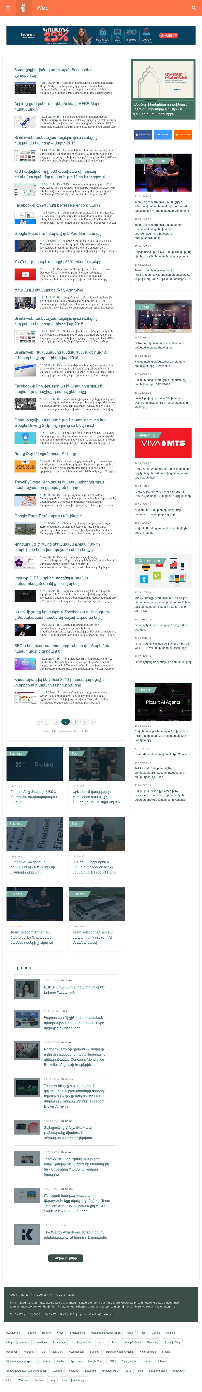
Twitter (164, 134)
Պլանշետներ (129, 1361)
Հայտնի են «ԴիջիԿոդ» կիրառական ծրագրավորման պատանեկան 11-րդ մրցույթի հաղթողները (74, 1023)
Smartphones (77, 1332)
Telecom (31, 1332)
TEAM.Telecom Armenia (120, 1351)
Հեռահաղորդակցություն (106, 1332)
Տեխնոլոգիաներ (81, 1342)
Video (60, 1332)
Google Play (95, 1361)
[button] (139, 100)
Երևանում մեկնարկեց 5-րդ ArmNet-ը (48, 290)
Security (94, 1351)
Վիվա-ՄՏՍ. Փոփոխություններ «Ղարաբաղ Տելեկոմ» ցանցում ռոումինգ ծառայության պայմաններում (163, 473)
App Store (76, 1361)
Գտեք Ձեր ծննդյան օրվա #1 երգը (45, 453)
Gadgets (58, 1370)
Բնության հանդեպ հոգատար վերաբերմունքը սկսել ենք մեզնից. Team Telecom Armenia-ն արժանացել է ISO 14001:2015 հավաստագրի (77, 1203)
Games (147, 1361)
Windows (23, 1380)
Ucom (144, 307)
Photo (113, 1342)
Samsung (152, 1342)
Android (170, 1332)
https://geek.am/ (145, 1306)
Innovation (179, 1370)
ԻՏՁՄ (112, 1361)
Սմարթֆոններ (132, 1342)
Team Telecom (152, 161)
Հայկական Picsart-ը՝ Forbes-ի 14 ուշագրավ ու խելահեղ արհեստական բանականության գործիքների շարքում (160, 795)
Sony (52, 1380)
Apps (143, 1332)
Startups (45, 1361)
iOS (43, 1351)
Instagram (90, 1370)
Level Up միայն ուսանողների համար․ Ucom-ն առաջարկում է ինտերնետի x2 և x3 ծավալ (161, 403)
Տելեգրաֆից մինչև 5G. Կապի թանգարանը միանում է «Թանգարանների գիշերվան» (68, 1132)
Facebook (144, 134)
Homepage (59, 1342)
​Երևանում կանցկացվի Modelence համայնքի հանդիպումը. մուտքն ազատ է (96, 799)
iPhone (166, 1351)
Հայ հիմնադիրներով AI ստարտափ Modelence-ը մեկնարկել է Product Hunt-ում (94, 869)
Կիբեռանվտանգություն (20, 1361)
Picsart (145, 690)
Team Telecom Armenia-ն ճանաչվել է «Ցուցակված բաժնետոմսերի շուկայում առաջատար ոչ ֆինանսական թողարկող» (32, 942)
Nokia (128, 1370)
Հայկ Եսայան (148, 1351)
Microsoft (29, 1351)
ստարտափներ (158, 1370)
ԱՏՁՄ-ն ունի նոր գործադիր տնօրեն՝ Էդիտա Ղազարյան (74, 989)
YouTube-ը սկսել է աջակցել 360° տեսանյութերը (57, 261)
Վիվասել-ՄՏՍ (110, 1370)
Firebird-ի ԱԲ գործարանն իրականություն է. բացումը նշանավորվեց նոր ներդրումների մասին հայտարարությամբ (32, 872)
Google (156, 1332)
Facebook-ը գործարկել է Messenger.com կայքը (57, 205)
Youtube (73, 1370)
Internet (162, 1361)
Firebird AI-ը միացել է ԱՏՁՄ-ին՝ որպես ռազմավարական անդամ (34, 797)
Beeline (46, 1332)
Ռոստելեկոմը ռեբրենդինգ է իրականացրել (163, 662)
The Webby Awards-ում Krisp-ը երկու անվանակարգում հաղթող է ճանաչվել (75, 1234)
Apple (130, 1332)
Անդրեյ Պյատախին (17, 1342)
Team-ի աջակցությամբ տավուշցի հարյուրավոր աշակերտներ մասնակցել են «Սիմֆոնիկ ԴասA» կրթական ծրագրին (76, 1166)
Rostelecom (149, 561)
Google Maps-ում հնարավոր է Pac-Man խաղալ (57, 233)
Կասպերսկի (76, 1351)
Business (15, 753)
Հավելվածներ (172, 1342)
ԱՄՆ (9, 1380)
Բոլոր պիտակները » (74, 1380)
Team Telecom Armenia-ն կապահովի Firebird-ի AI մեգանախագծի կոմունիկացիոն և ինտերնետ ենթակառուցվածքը (97, 942)
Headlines (41, 1342)
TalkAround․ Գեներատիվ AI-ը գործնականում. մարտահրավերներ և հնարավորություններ (159, 773)
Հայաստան (13, 1332)
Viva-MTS (147, 435)
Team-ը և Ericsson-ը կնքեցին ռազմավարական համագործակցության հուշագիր (159, 109)
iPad (140, 1370)
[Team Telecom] (101, 35)
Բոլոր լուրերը (66, 1258)
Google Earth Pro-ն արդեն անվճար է (48, 516)
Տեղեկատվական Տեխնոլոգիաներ (26, 1370)
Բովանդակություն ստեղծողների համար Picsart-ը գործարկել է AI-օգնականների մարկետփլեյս (161, 736)
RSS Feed (184, 134)
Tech (75, 753)
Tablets (39, 1380)
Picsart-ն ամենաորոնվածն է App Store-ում (162, 754)
